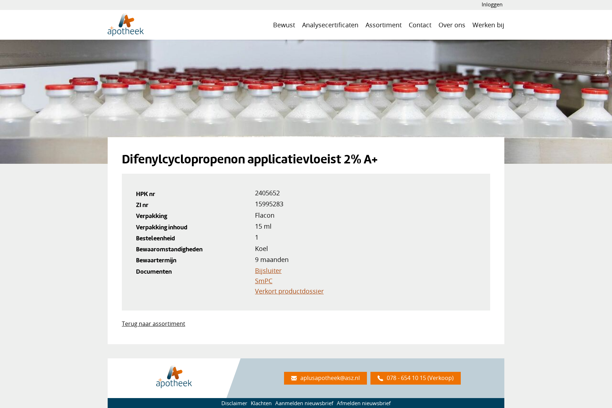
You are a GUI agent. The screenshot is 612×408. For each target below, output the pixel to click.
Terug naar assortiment (153, 324)
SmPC (263, 280)
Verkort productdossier (289, 291)
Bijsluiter (268, 270)
